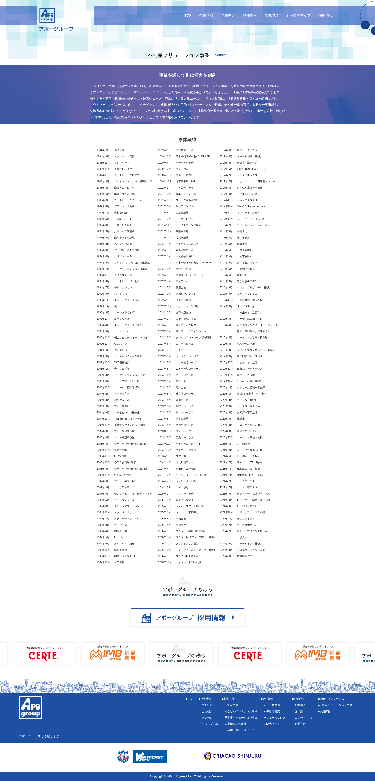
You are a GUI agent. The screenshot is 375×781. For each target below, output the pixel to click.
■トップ (190, 698)
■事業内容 (228, 698)
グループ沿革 (210, 723)
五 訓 (299, 711)
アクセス (207, 717)
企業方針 (300, 723)
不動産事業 (231, 705)
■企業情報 (205, 698)
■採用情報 (324, 711)
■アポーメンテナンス (331, 698)
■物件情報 (267, 698)
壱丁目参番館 (272, 705)
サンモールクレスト (276, 717)
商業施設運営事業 (235, 723)
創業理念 (300, 705)
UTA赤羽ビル (272, 723)
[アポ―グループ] (47, 19)
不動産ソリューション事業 (241, 717)
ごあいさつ (208, 705)
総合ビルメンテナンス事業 (241, 711)
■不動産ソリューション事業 (335, 705)
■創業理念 (298, 698)
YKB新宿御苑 (272, 711)
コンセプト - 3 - (304, 717)
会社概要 (207, 711)
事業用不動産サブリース (240, 730)
